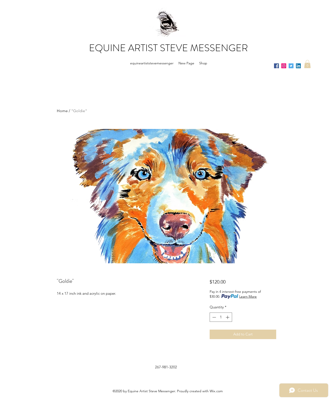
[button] (307, 64)
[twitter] (291, 65)
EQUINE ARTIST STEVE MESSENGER (168, 48)
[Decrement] (213, 317)
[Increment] (228, 317)
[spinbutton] (221, 317)
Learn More (248, 296)
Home (62, 110)
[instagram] (283, 65)
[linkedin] (298, 65)
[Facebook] (276, 65)
